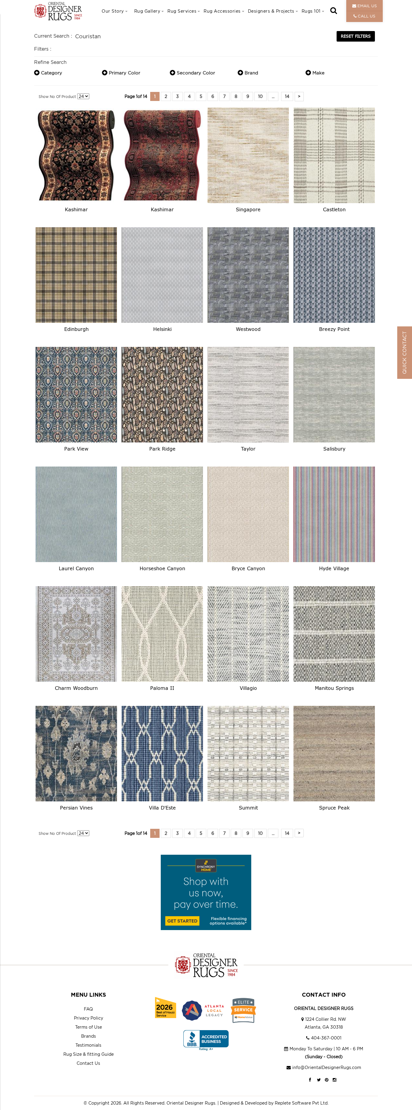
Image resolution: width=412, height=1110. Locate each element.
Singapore (248, 209)
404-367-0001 (326, 1038)
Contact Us (88, 1063)
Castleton (334, 209)
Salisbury (334, 448)
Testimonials (88, 1045)
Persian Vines (76, 807)
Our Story (113, 11)
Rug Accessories (222, 11)
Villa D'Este (162, 807)
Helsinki (162, 329)
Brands (88, 1036)
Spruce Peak (334, 807)
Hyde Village (334, 568)
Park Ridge (162, 448)
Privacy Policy (88, 1018)
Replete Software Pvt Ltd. (301, 1103)
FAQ (88, 1009)
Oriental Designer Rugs (190, 1103)
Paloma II (162, 688)
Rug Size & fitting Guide (88, 1054)
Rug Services (181, 11)
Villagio (248, 688)
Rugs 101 (311, 11)
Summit (248, 807)
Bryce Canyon (248, 568)
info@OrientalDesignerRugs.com (326, 1067)
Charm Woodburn (76, 688)
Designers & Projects (271, 11)
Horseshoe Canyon (162, 568)
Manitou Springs (334, 688)
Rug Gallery (147, 11)
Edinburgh (76, 329)
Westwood (248, 329)
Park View (76, 448)
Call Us (366, 16)
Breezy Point (334, 329)
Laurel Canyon (76, 568)
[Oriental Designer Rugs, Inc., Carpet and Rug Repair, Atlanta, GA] (206, 1040)
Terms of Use (88, 1027)
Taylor (248, 448)
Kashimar (76, 209)
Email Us (366, 6)
